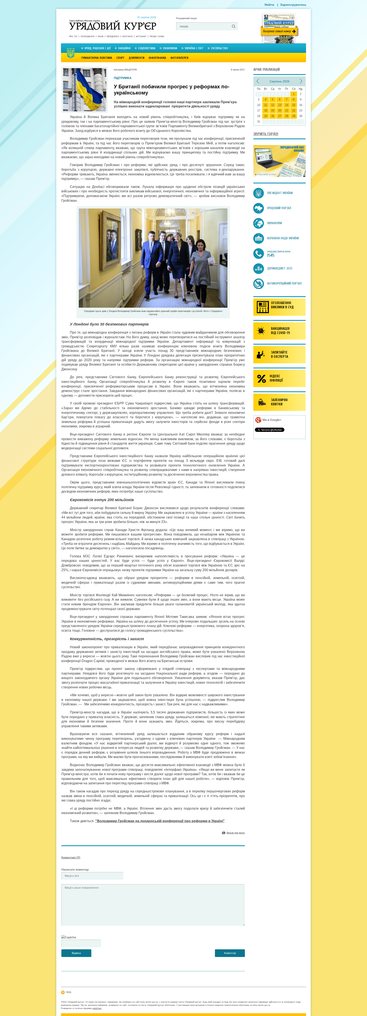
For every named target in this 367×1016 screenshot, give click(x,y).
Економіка (170, 48)
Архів (100, 36)
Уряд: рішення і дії (98, 48)
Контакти (127, 36)
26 (272, 116)
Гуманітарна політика (96, 58)
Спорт (120, 58)
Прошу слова (157, 36)
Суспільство (219, 48)
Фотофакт (141, 36)
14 (286, 105)
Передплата (113, 36)
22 (293, 110)
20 (279, 110)
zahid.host (97, 1008)
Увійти (269, 4)
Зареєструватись (293, 4)
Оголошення (87, 36)
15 (293, 105)
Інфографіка (157, 58)
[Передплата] (279, 176)
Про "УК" (73, 36)
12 (272, 105)
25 (265, 116)
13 (279, 105)
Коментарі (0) (70, 857)
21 (286, 110)
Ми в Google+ (271, 419)
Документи (136, 58)
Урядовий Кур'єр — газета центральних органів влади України (112, 21)
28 (286, 116)
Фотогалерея (179, 58)
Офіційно (124, 48)
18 (265, 110)
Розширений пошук (186, 18)
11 (265, 105)
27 (279, 116)
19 (272, 110)
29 (293, 116)
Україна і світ (194, 48)
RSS (68, 992)
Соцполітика (146, 48)
